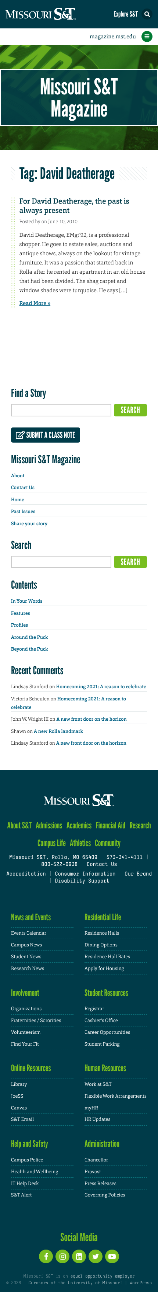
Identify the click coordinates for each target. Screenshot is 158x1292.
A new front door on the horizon (92, 719)
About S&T (19, 825)
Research (140, 825)
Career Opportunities (107, 1032)
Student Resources (106, 992)
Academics (79, 825)
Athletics (80, 843)
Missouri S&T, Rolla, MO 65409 (53, 857)
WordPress (141, 1283)
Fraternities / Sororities (36, 1020)
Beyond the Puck (29, 649)
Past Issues (23, 512)
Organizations (26, 1008)
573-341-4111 (124, 857)
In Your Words (26, 601)
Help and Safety (29, 1143)
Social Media (78, 1237)
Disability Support (82, 881)
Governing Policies (105, 1195)
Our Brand (138, 874)
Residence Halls (102, 933)
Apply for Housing (104, 968)
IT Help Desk (25, 1183)
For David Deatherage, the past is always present (74, 206)
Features (20, 613)
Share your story (29, 524)
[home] (55, 14)
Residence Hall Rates (107, 956)
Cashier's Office (101, 1020)
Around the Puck (29, 637)
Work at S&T (98, 1084)
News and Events (31, 917)
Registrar (94, 1008)
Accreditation (26, 874)
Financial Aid (110, 825)
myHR (91, 1108)
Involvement (25, 992)
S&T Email (22, 1119)
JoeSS (17, 1096)
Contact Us (23, 488)
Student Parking (102, 1044)
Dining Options (101, 945)
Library (19, 1084)
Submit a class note (50, 435)
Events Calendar (28, 933)
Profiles (19, 625)
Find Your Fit (25, 1044)
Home (17, 500)
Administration (102, 1143)
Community (108, 843)
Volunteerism (26, 1032)
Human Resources (105, 1068)
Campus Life (51, 843)
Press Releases (100, 1183)
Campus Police (27, 1160)
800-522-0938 (59, 864)
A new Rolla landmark (58, 731)
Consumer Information (85, 874)
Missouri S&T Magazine (79, 97)
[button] (146, 14)
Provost (93, 1171)
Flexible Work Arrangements (116, 1096)
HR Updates (97, 1119)
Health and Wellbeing (34, 1171)
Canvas (19, 1108)
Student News (26, 956)
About (17, 476)
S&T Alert (21, 1195)
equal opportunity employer (102, 1276)
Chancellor (96, 1160)
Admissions (49, 825)
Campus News (26, 945)
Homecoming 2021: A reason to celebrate (101, 687)
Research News (27, 968)
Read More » (35, 303)
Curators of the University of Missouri (75, 1283)
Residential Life (103, 917)
